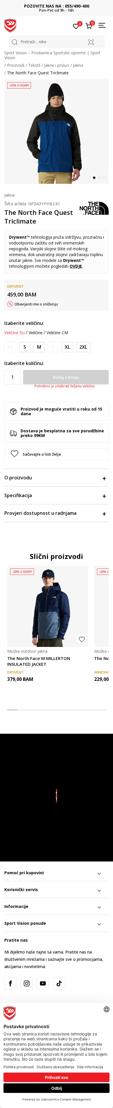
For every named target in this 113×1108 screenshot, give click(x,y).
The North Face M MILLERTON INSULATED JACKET (38, 661)
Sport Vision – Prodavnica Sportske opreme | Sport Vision (52, 55)
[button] (56, 454)
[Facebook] (10, 983)
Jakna (78, 65)
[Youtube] (43, 983)
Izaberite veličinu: (24, 323)
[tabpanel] (56, 131)
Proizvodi (15, 65)
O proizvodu (18, 477)
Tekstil (34, 65)
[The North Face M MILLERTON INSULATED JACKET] (47, 606)
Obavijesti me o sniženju (36, 304)
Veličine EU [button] (14, 332)
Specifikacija (18, 495)
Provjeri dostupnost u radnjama (40, 513)
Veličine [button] (36, 332)
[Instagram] (26, 983)
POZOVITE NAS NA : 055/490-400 (56, 6)
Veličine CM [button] (57, 332)
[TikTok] (59, 983)
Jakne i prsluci (56, 65)
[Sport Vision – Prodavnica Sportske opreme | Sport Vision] (10, 25)
